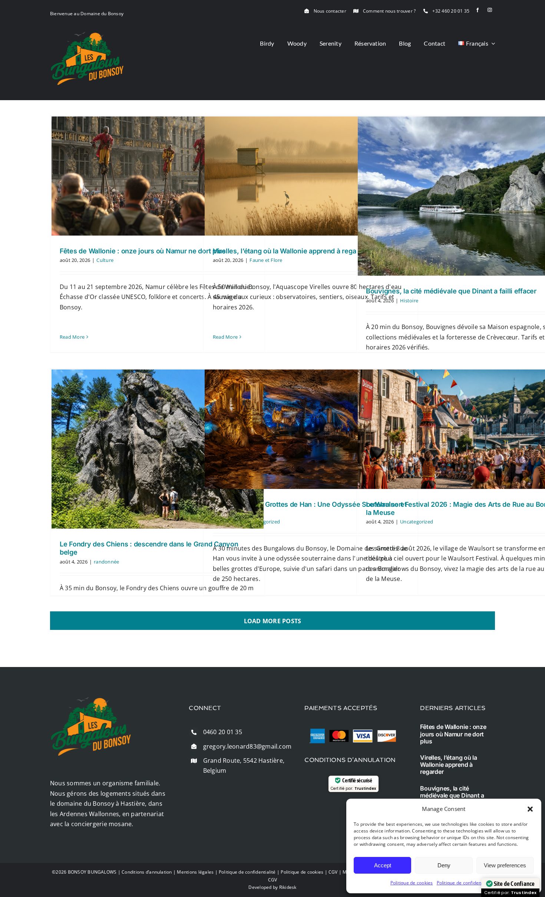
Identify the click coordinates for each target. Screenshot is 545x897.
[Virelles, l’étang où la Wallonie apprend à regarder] (311, 175)
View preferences (505, 865)
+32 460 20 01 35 (450, 11)
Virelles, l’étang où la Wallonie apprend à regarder (291, 251)
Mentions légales (195, 872)
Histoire (409, 300)
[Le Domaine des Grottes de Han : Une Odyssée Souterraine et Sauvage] (311, 429)
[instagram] (490, 10)
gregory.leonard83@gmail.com (247, 746)
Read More (72, 337)
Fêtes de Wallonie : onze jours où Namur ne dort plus (143, 251)
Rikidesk (288, 887)
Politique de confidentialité (465, 883)
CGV (333, 872)
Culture (104, 260)
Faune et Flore (266, 260)
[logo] (87, 34)
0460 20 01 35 (222, 732)
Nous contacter (330, 11)
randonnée (106, 561)
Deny (443, 865)
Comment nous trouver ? (389, 11)
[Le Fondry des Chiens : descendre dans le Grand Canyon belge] (158, 449)
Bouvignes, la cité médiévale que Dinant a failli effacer (451, 291)
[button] (530, 809)
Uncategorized (416, 521)
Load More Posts (272, 621)
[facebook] (477, 10)
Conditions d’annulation (147, 872)
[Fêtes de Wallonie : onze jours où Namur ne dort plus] (158, 175)
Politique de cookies (411, 883)
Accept (382, 865)
